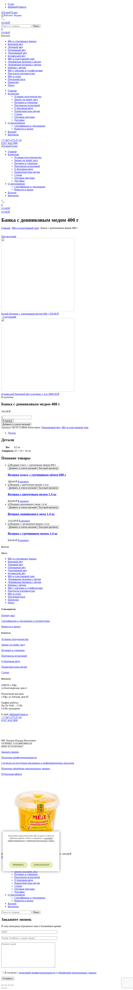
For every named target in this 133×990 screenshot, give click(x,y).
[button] (66, 553)
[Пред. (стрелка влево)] (2, 988)
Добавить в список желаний (16, 424)
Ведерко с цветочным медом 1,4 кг (32, 494)
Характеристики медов (27, 111)
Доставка (19, 120)
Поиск (36, 26)
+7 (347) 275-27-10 (11, 717)
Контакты (13, 134)
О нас (11, 4)
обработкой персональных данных (77, 972)
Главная (12, 90)
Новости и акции (23, 128)
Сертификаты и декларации (29, 125)
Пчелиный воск (16, 79)
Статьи (18, 114)
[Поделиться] (6, 985)
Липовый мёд (15, 47)
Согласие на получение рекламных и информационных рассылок (37, 763)
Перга (11, 85)
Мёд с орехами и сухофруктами (25, 70)
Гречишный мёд (17, 50)
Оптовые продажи (24, 117)
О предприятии (16, 123)
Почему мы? (8, 615)
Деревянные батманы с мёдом (24, 64)
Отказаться (41, 865)
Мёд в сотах (14, 76)
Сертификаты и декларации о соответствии (25, 621)
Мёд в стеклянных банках (22, 41)
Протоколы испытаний (27, 105)
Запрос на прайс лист (26, 99)
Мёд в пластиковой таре (21, 58)
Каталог (12, 131)
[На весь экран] (9, 985)
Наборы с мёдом (17, 67)
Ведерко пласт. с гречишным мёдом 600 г (37, 474)
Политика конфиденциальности (19, 757)
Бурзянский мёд (16, 55)
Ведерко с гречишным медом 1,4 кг (33, 533)
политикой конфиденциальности (37, 972)
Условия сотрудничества (27, 96)
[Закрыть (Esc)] (2, 985)
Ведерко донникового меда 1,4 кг (31, 514)
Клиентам (13, 93)
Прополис (13, 82)
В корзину (7, 421)
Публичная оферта (11, 774)
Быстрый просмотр (48, 468)
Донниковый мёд (17, 53)
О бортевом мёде (23, 108)
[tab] (70, 433)
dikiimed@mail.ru (17, 7)
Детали (12, 433)
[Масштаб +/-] (12, 985)
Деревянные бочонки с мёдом (24, 61)
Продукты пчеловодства (21, 73)
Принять (18, 865)
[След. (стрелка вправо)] (6, 988)
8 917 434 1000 (9, 720)
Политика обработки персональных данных (25, 768)
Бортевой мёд (15, 44)
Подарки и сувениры (26, 102)
